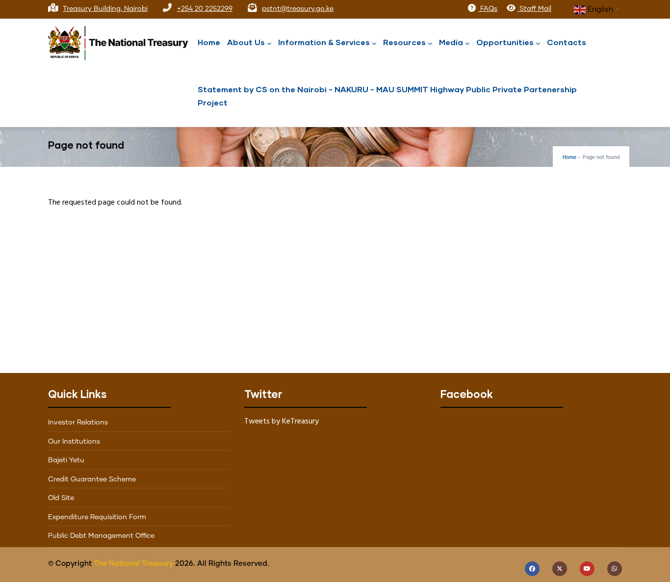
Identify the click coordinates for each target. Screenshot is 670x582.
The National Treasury (133, 563)
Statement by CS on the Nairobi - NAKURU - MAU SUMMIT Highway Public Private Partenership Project (387, 95)
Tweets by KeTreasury (281, 421)
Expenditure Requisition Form (97, 517)
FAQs (487, 8)
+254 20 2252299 (204, 8)
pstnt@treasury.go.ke (298, 8)
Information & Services (324, 42)
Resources (404, 42)
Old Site (61, 498)
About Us (246, 42)
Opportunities (505, 42)
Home (209, 42)
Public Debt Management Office (101, 535)
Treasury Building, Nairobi (105, 8)
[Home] (121, 41)
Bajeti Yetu (66, 460)
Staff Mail (534, 8)
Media (451, 42)
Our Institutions (74, 441)
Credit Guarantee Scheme (92, 479)
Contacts (566, 42)
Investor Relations (78, 422)
